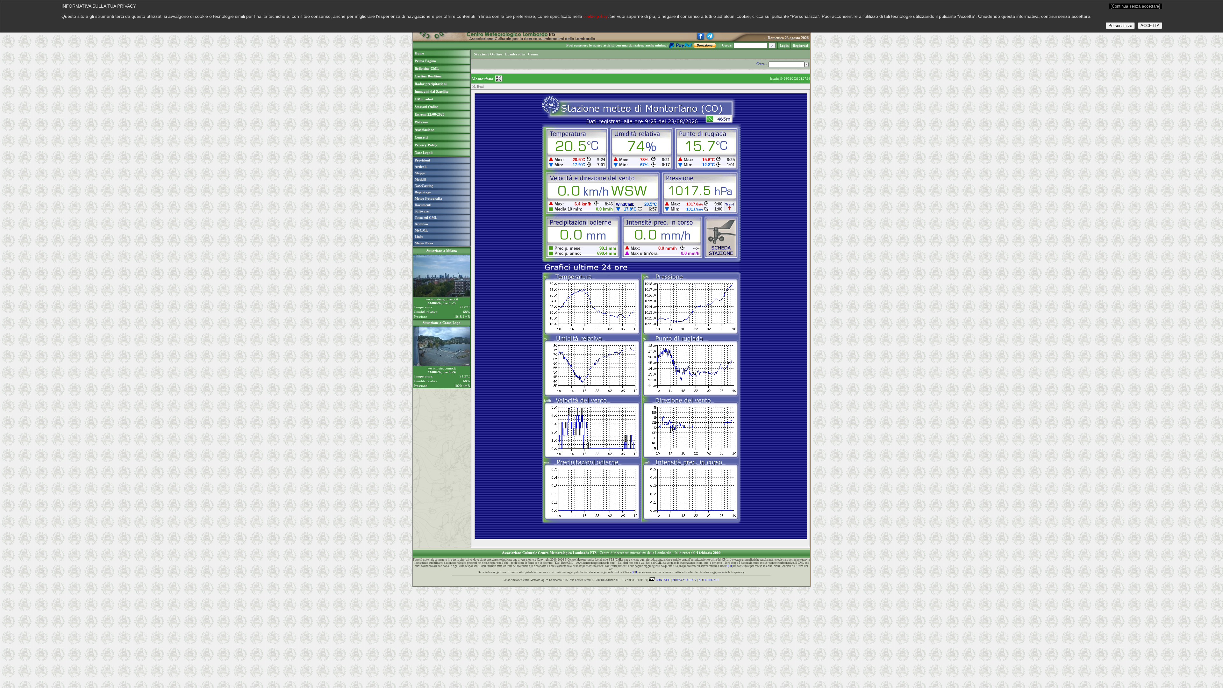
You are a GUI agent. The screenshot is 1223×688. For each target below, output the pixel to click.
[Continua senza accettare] (1135, 6)
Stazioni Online (488, 54)
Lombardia (515, 54)
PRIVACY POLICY (684, 580)
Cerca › (762, 64)
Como (533, 54)
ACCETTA (1150, 25)
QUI (729, 566)
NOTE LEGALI (708, 580)
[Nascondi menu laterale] (498, 78)
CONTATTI (662, 580)
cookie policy (595, 16)
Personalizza (1120, 25)
